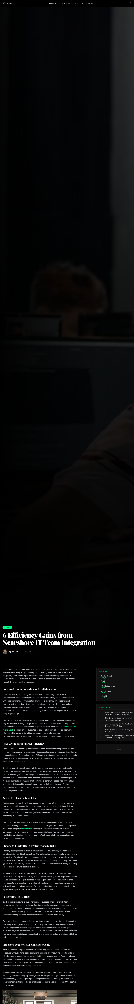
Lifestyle (89, 3)
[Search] (130, 3)
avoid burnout (28, 829)
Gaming (52, 3)
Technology (78, 3)
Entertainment (65, 3)
